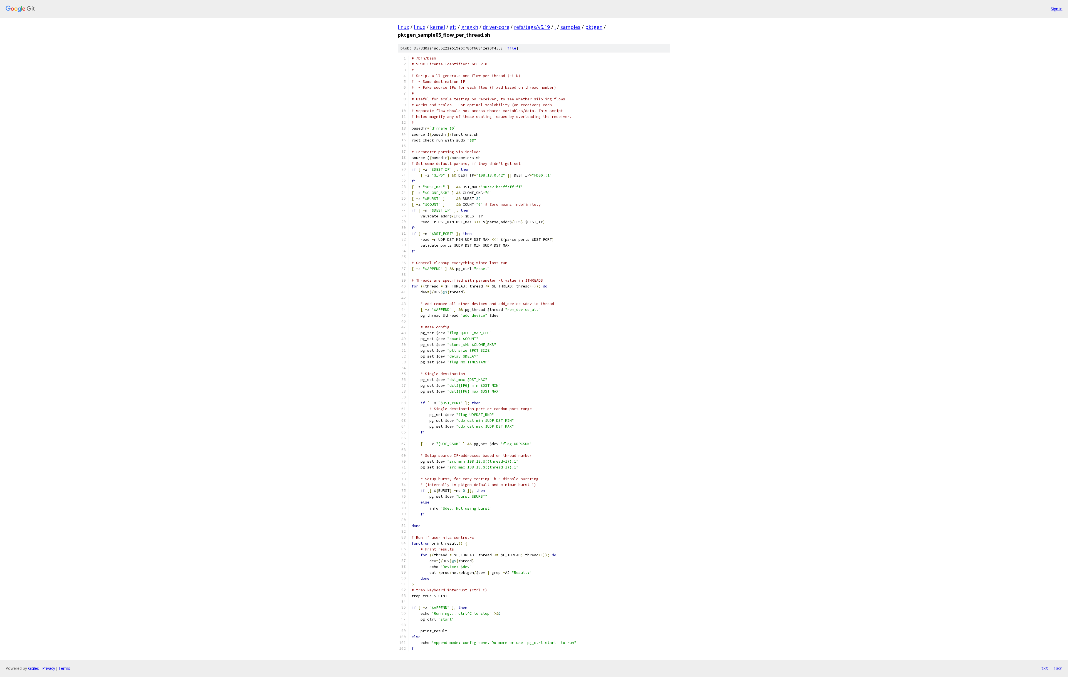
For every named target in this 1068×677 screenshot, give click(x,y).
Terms (64, 668)
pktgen (593, 27)
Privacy (48, 668)
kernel (437, 27)
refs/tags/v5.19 (532, 27)
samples (570, 27)
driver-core (496, 27)
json (1058, 668)
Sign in (1056, 8)
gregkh (469, 27)
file (511, 48)
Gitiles (33, 668)
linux (403, 27)
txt (1044, 668)
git (453, 27)
